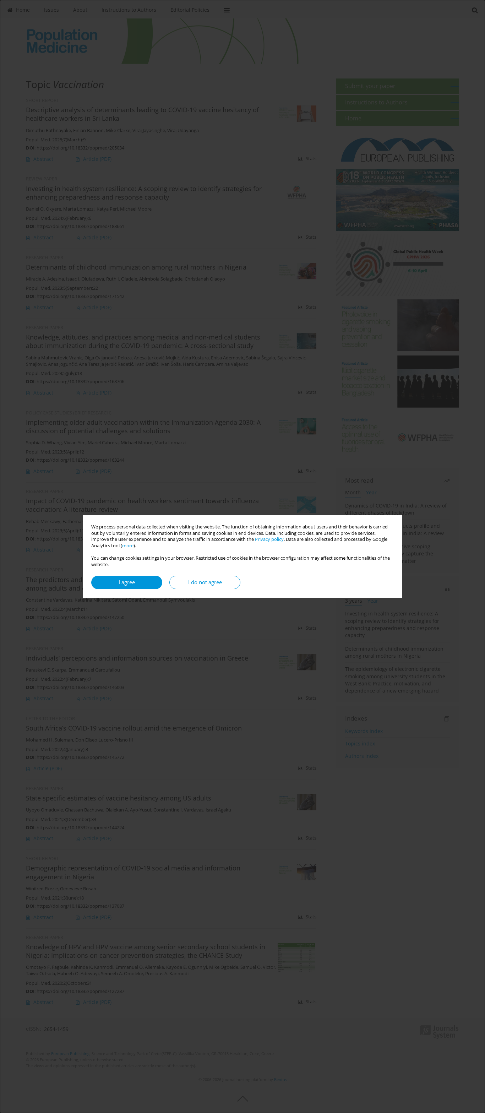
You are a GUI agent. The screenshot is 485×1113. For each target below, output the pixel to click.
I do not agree (205, 582)
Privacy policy (269, 539)
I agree (127, 582)
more (127, 546)
